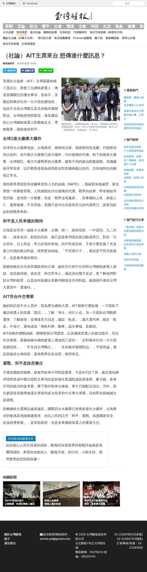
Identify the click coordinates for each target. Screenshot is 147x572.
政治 (33, 26)
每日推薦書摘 (62, 37)
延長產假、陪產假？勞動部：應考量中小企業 (134, 160)
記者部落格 (28, 43)
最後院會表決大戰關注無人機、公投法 (134, 114)
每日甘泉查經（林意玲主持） (107, 32)
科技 (95, 26)
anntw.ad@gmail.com (55, 539)
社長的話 (65, 32)
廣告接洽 (10, 543)
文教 (82, 26)
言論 (21, 26)
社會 (58, 26)
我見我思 (21, 32)
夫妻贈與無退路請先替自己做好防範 (134, 244)
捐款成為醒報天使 (22, 438)
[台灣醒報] (73, 15)
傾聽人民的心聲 (132, 253)
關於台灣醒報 (12, 534)
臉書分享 (28, 70)
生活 (107, 26)
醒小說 (99, 37)
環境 (70, 26)
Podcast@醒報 (82, 37)
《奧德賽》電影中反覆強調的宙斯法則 (134, 230)
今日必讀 (8, 32)
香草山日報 (128, 37)
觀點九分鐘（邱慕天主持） (19, 37)
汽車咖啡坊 (80, 32)
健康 (131, 26)
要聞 (9, 26)
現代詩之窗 (44, 37)
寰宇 (46, 26)
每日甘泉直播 (11, 43)
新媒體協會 (112, 37)
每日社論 (35, 32)
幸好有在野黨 (131, 259)
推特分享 (11, 70)
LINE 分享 (47, 70)
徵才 (7, 539)
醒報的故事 (50, 32)
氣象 (119, 26)
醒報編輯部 (8, 63)
